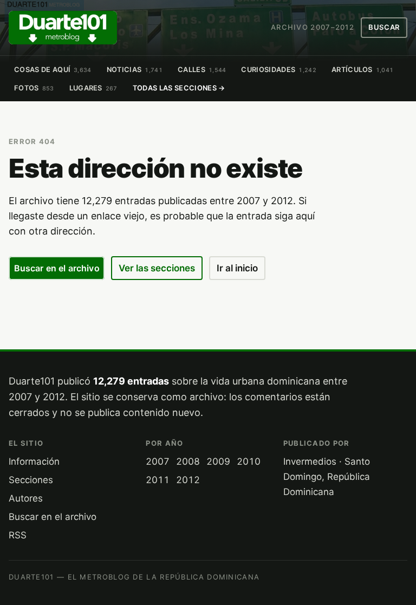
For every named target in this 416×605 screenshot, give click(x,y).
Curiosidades (278, 70)
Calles (202, 70)
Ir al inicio (237, 268)
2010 (249, 461)
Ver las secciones (157, 268)
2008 (188, 461)
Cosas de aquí (53, 70)
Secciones (31, 479)
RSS (18, 535)
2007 (158, 461)
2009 (218, 461)
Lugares (93, 88)
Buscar (384, 27)
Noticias (134, 70)
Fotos (34, 88)
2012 (188, 479)
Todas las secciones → (179, 88)
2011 (158, 479)
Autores (26, 498)
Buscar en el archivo (57, 268)
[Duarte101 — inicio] (63, 27)
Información (34, 461)
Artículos (363, 70)
